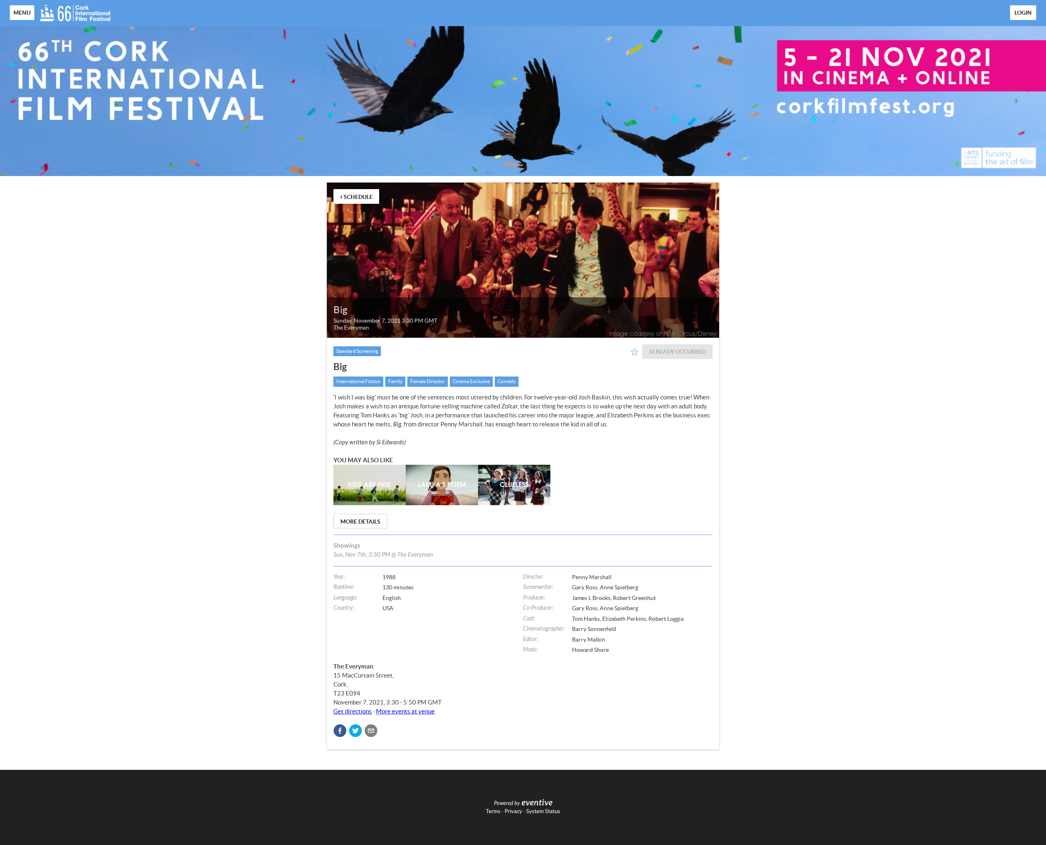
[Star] (634, 352)
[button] (339, 730)
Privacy (513, 811)
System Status (543, 811)
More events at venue (405, 711)
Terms (493, 811)
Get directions (352, 711)
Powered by (507, 803)
